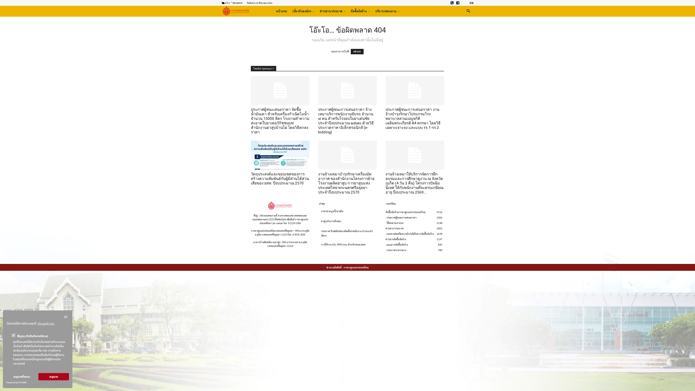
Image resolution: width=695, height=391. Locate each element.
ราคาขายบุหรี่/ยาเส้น (332, 211)
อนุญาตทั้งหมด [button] (21, 377)
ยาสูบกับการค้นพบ (331, 221)
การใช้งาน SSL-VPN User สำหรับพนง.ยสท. (343, 244)
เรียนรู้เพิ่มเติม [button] (45, 323)
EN (66, 316)
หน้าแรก (357, 51)
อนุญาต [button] (53, 377)
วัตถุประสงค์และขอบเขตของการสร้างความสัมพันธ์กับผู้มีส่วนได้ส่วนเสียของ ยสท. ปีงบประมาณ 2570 (280, 178)
